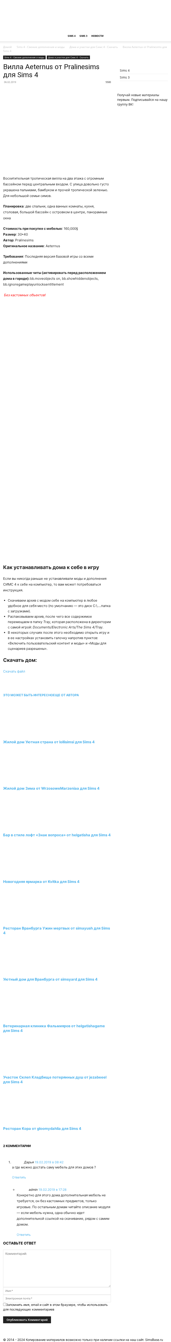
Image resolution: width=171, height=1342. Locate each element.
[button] (162, 36)
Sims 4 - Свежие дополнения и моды (41, 47)
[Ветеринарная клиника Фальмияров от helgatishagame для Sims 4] (27, 1018)
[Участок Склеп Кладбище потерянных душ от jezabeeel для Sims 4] (27, 1069)
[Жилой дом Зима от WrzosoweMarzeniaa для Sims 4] (27, 780)
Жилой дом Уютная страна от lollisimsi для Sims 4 (49, 742)
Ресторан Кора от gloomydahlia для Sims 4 (42, 1128)
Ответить (19, 1177)
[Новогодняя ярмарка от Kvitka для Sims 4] (27, 873)
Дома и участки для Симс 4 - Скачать (93, 47)
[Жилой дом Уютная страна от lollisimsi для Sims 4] (27, 733)
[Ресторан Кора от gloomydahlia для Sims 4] (27, 1120)
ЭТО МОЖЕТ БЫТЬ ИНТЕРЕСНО (28, 695)
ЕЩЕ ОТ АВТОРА (66, 695)
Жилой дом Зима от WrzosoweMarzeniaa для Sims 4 (51, 788)
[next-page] (4, 1137)
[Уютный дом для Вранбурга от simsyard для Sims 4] (27, 971)
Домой (7, 47)
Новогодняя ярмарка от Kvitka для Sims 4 (41, 881)
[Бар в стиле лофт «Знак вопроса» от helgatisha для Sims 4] (27, 827)
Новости (97, 35)
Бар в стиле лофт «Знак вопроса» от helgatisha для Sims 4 (57, 835)
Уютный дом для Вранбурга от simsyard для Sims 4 (50, 979)
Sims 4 (71, 35)
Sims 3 (83, 35)
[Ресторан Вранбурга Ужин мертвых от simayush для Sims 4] (27, 920)
